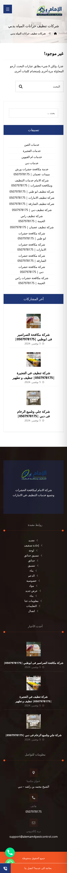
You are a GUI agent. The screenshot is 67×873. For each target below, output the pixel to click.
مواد (31, 585)
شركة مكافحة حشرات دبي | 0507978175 (31, 269)
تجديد (31, 540)
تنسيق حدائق (31, 555)
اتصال (31, 611)
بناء (31, 570)
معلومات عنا (31, 601)
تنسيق (31, 565)
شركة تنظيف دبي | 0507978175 (32, 210)
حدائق (31, 560)
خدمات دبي (31, 163)
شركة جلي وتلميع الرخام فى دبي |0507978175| (33, 413)
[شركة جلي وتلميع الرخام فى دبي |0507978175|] (33, 398)
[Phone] (10, 852)
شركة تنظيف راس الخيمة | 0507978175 (31, 218)
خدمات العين (31, 145)
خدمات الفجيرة (32, 151)
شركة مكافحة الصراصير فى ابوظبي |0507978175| (33, 336)
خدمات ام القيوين (31, 157)
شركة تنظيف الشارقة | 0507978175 (31, 204)
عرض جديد (31, 591)
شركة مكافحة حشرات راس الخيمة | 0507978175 (31, 280)
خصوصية (31, 580)
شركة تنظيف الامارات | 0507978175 (31, 198)
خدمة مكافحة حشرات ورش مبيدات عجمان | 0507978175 (32, 171)
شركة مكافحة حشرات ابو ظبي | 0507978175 (32, 235)
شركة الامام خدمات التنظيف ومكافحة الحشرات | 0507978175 (31, 182)
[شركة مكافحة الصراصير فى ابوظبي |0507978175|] (33, 321)
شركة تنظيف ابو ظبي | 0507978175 (31, 191)
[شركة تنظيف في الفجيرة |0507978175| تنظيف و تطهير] (33, 359)
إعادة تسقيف (31, 545)
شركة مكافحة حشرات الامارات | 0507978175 (31, 246)
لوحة (31, 550)
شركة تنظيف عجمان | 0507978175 (32, 227)
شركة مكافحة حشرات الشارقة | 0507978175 (32, 258)
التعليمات (31, 606)
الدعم (31, 575)
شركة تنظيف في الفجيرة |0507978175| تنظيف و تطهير (34, 375)
